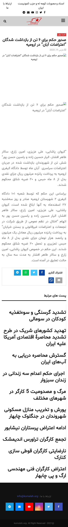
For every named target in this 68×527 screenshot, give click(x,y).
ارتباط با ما (7, 6)
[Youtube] (29, 507)
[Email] (19, 507)
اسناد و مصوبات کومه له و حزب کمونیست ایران (41, 6)
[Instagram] (39, 507)
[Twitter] (49, 507)
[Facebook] (59, 507)
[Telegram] (10, 507)
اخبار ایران (61, 34)
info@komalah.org (27, 496)
